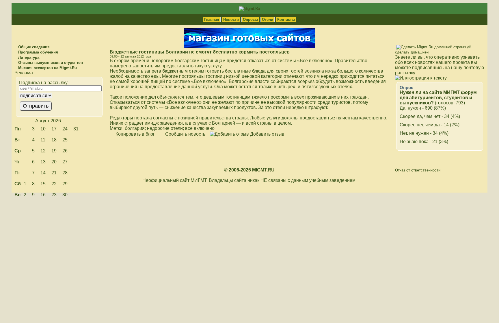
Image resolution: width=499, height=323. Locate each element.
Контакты (286, 19)
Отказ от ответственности (417, 170)
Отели (267, 19)
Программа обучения (37, 52)
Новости (231, 19)
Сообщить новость (184, 134)
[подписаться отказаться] (58, 95)
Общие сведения (33, 47)
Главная (211, 19)
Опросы (250, 19)
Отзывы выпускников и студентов (50, 62)
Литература (28, 57)
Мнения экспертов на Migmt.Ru (47, 68)
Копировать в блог (134, 134)
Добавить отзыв (266, 134)
